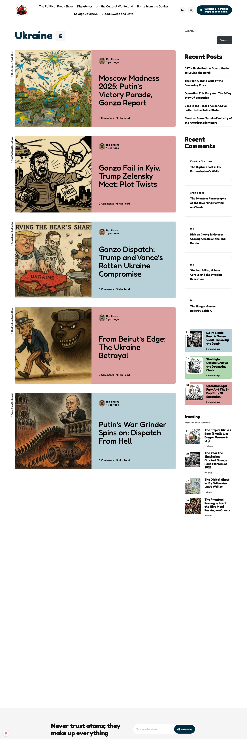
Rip (192, 228)
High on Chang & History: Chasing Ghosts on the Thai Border (208, 239)
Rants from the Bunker (12, 233)
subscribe (186, 729)
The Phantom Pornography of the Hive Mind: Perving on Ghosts (208, 203)
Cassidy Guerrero (201, 161)
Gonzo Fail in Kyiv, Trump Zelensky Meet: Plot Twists (129, 176)
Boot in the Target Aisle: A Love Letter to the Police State (206, 108)
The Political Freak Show (12, 63)
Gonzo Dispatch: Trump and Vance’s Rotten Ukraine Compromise (131, 261)
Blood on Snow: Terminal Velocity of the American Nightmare (208, 120)
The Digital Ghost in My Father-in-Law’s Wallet (205, 169)
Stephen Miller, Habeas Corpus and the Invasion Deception (206, 274)
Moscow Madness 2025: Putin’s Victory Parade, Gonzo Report (129, 90)
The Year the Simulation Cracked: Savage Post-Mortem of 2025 (216, 460)
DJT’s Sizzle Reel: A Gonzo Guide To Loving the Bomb (207, 70)
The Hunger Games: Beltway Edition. (203, 308)
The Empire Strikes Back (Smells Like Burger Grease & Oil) (218, 435)
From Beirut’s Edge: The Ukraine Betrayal (132, 347)
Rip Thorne (112, 59)
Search (189, 30)
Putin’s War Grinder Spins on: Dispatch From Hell (132, 432)
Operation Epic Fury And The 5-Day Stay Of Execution (208, 95)
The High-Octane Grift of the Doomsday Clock (204, 83)
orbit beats (197, 192)
